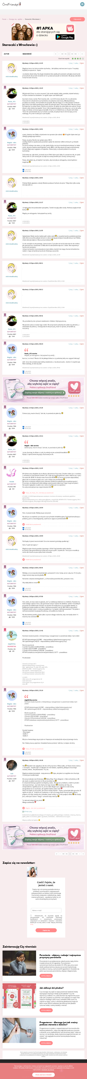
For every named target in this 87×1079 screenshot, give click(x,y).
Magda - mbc (11, 142)
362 (69, 54)
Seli (11, 773)
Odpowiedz (77, 19)
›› (82, 53)
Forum (4, 19)
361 (66, 54)
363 (72, 54)
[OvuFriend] (12, 5)
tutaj (31, 924)
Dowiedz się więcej (47, 1070)
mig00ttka (11, 644)
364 (75, 54)
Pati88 (11, 482)
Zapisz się (46, 930)
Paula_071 (11, 101)
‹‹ (55, 53)
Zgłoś (82, 63)
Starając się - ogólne (15, 19)
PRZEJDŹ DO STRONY (43, 1075)
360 (62, 54)
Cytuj (70, 63)
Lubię (76, 63)
